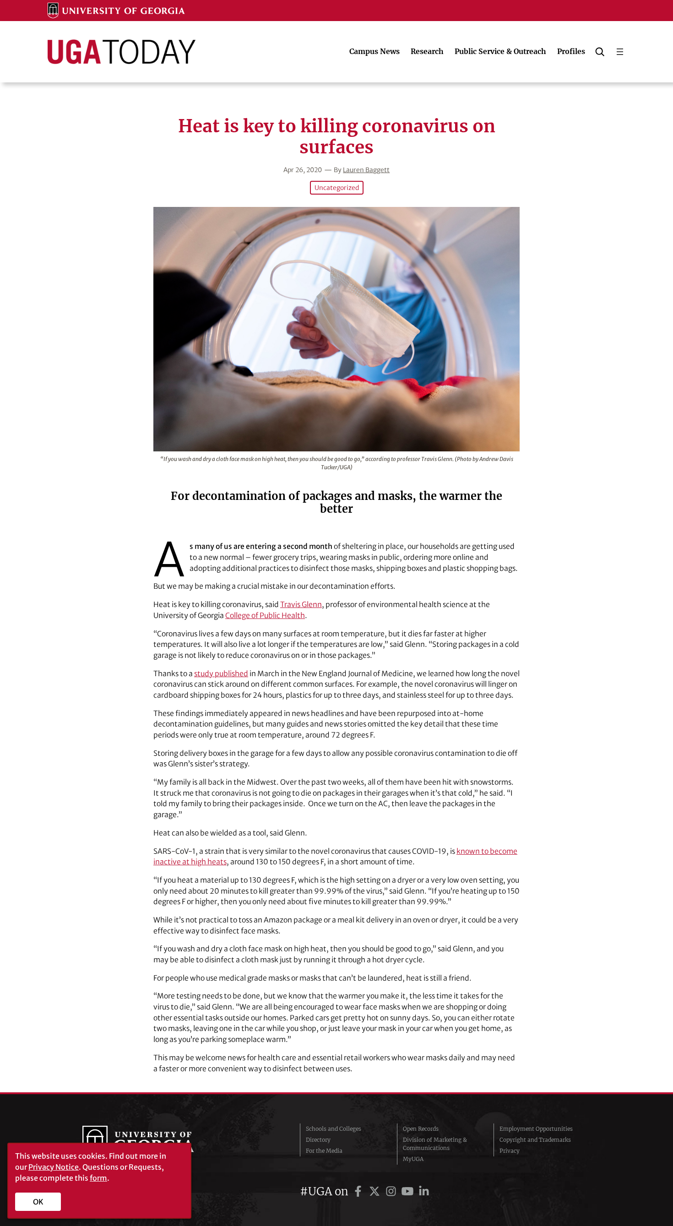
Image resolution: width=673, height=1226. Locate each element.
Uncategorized (337, 188)
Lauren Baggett (366, 170)
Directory (318, 1139)
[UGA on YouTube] (409, 1191)
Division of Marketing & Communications (435, 1143)
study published (221, 673)
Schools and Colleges (333, 1128)
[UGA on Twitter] (376, 1191)
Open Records (421, 1128)
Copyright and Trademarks (535, 1139)
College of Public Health (265, 615)
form (98, 1178)
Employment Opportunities (536, 1128)
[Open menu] (619, 51)
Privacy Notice (53, 1167)
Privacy (509, 1150)
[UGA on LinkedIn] (424, 1191)
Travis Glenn (301, 604)
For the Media (324, 1150)
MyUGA (413, 1158)
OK (38, 1201)
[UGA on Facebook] (359, 1191)
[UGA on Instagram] (392, 1191)
